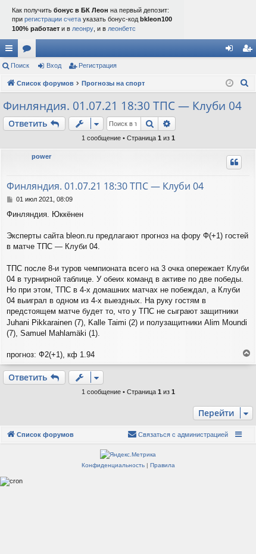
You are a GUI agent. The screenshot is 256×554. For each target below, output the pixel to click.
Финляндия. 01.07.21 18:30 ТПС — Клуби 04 (122, 106)
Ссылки (11, 50)
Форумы (29, 50)
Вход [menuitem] (232, 50)
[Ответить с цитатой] (234, 162)
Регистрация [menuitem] (249, 50)
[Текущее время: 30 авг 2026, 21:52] (229, 83)
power (41, 156)
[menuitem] (244, 83)
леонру (82, 28)
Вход (53, 65)
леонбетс (122, 28)
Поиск (20, 65)
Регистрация (98, 65)
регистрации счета (52, 19)
